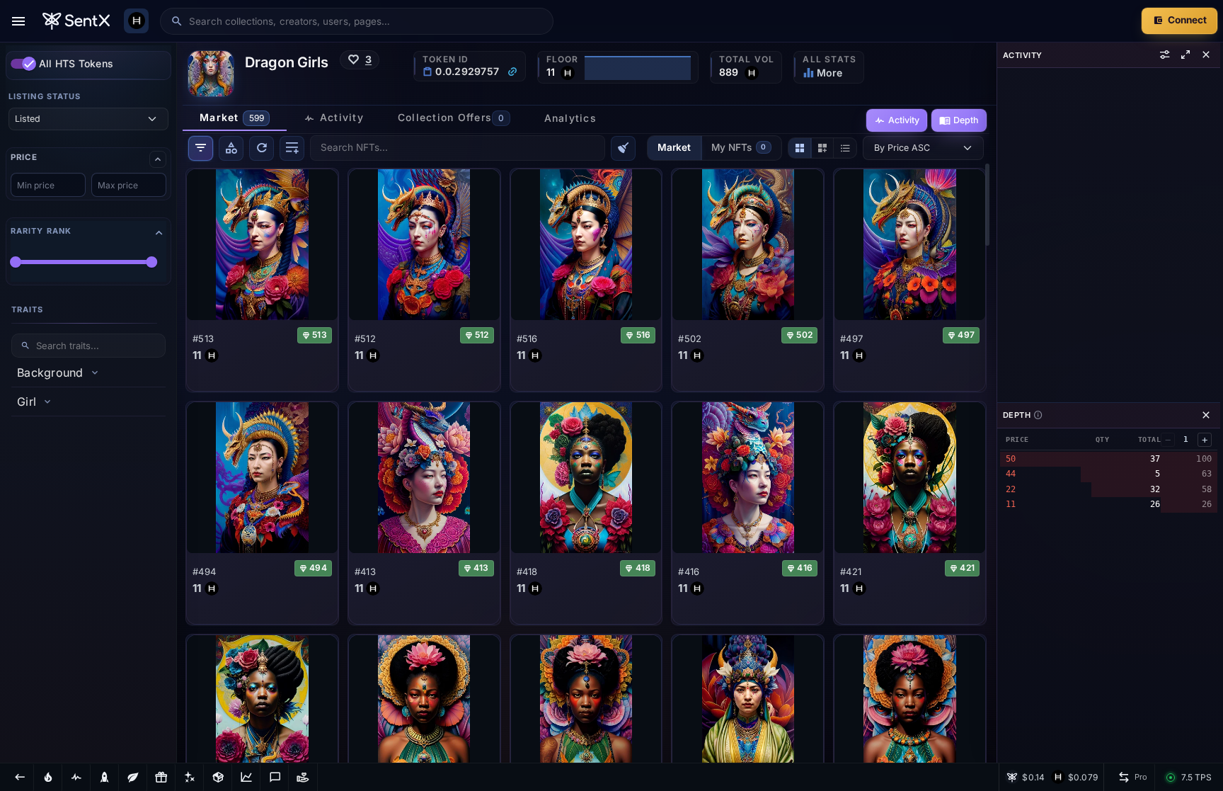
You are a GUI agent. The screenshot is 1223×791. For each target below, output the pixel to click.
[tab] (235, 118)
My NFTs (738, 147)
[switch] (23, 64)
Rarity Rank (41, 231)
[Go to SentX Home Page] (76, 21)
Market (674, 147)
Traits (27, 309)
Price (24, 157)
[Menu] (18, 21)
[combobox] (366, 21)
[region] (88, 402)
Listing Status (44, 96)
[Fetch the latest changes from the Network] (261, 148)
